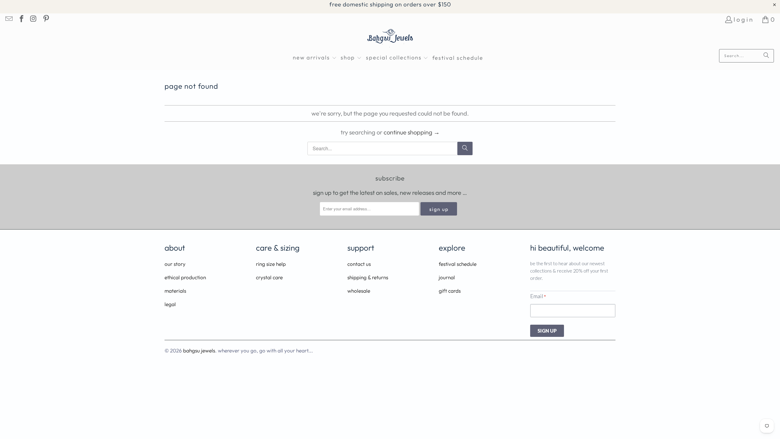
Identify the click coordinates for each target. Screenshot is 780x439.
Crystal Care (269, 277)
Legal (170, 304)
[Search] (766, 55)
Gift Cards (450, 290)
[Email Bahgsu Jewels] (8, 19)
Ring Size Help (271, 264)
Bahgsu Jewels (199, 350)
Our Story (175, 264)
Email (538, 296)
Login (744, 19)
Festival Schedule (458, 264)
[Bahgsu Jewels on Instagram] (33, 19)
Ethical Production (185, 277)
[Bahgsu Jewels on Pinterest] (45, 19)
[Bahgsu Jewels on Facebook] (21, 19)
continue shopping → (412, 132)
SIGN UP (547, 331)
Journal (447, 277)
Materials (175, 290)
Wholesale (358, 290)
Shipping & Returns (367, 277)
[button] (315, 58)
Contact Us (359, 264)
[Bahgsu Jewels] (390, 39)
